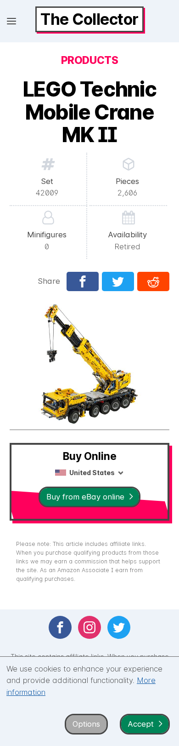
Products (89, 60)
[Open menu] (11, 21)
